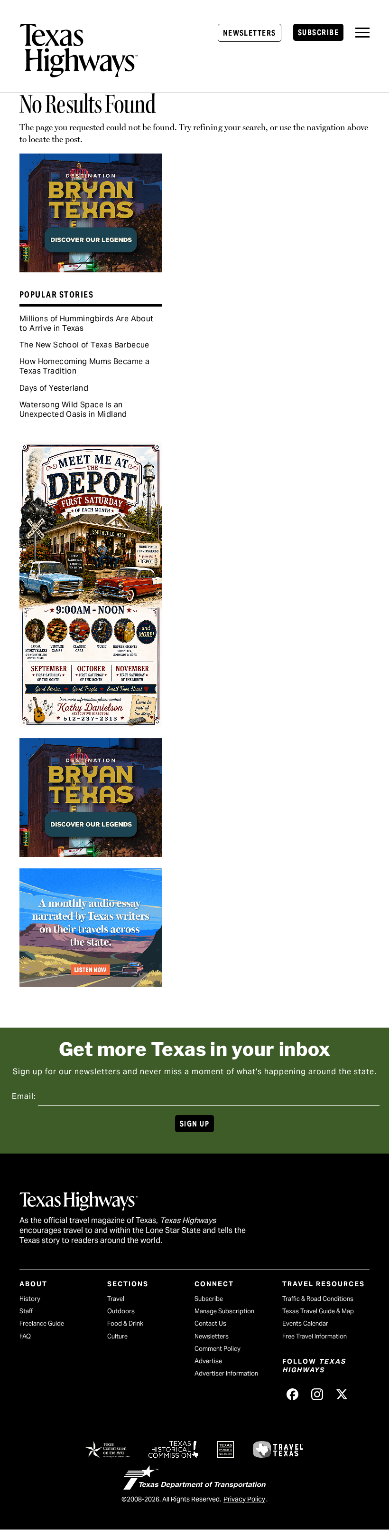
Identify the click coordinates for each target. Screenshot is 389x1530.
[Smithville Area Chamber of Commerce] (90, 723)
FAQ (25, 1336)
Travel (115, 1299)
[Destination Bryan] (90, 269)
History (29, 1299)
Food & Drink (125, 1323)
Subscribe (318, 33)
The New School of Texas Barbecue (84, 345)
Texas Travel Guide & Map (318, 1311)
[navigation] (362, 33)
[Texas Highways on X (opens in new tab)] (342, 1394)
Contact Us (210, 1323)
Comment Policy (217, 1349)
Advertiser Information (226, 1373)
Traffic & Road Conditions (317, 1299)
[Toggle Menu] (362, 33)
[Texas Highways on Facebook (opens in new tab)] (292, 1394)
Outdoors (121, 1311)
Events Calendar (305, 1323)
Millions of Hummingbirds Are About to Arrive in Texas (86, 323)
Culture (117, 1336)
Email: (24, 1096)
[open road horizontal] (90, 984)
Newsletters (249, 33)
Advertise (208, 1361)
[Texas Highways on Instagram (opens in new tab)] (317, 1394)
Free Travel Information (314, 1336)
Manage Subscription (224, 1311)
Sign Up (194, 1124)
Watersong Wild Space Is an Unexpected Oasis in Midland (73, 409)
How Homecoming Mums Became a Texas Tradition (84, 366)
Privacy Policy (244, 1499)
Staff (26, 1311)
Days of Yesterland (53, 388)
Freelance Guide (41, 1323)
